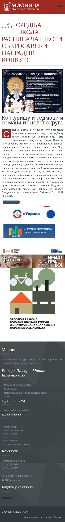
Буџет (5, 437)
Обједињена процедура (15, 444)
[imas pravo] (32, 257)
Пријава (48, 516)
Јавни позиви (9, 440)
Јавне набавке (10, 433)
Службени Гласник (12, 430)
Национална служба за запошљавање (26, 392)
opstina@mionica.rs (14, 460)
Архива (8, 396)
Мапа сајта (10, 388)
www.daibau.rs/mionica (16, 410)
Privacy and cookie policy (18, 385)
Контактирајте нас (33, 516)
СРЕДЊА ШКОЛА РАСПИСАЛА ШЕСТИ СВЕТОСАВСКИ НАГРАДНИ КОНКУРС (32, 42)
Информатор (9, 426)
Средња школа (11, 202)
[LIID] (32, 298)
